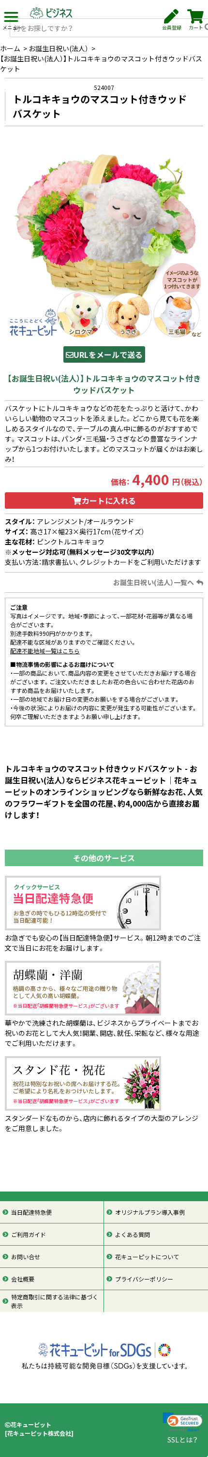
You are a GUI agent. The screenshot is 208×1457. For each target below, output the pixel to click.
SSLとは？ (182, 1439)
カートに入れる (109, 500)
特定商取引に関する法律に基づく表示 (54, 1301)
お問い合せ (25, 1256)
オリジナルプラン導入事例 (150, 1212)
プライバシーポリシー (144, 1279)
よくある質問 (132, 1234)
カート (196, 27)
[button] (182, 1422)
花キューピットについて (147, 1256)
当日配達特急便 (31, 1212)
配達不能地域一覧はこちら (45, 651)
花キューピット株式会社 (39, 1433)
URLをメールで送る (108, 354)
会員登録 (171, 27)
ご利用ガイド (28, 1234)
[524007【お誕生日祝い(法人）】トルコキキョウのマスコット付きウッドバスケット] (104, 239)
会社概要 (22, 1279)
